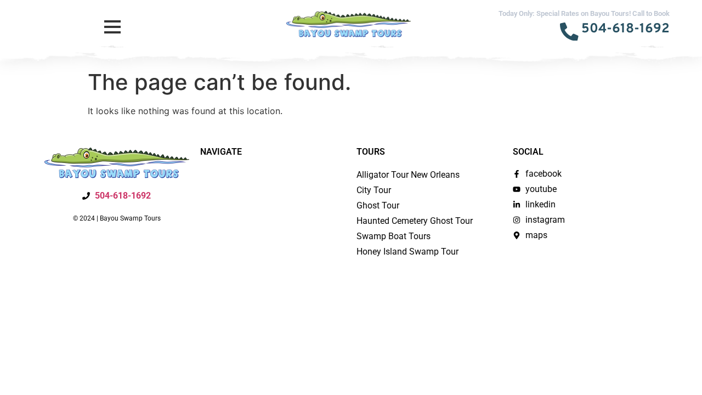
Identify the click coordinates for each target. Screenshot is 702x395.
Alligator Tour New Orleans (408, 175)
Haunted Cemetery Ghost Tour (414, 221)
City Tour (373, 190)
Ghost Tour (377, 205)
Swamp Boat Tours (393, 236)
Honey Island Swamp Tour (407, 251)
